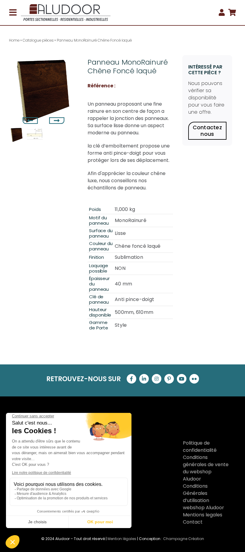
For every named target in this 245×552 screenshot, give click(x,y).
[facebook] (131, 379)
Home (14, 40)
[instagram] (156, 379)
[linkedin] (144, 379)
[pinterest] (169, 379)
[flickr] (194, 379)
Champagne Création (183, 538)
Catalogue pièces (38, 40)
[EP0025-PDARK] (44, 90)
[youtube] (181, 379)
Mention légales (122, 538)
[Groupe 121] (66, 6)
